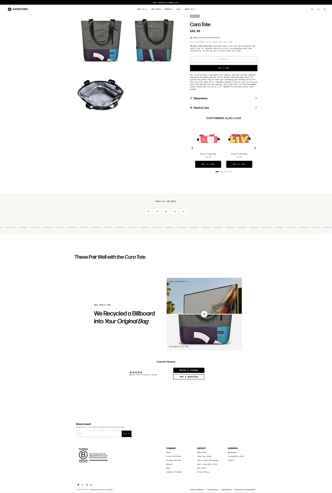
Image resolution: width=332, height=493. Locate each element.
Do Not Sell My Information (245, 489)
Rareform (86, 489)
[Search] (312, 9)
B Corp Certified (173, 456)
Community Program (174, 472)
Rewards (169, 464)
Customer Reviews (173, 460)
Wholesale (232, 452)
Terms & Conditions (197, 489)
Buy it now (223, 68)
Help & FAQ (201, 452)
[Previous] (192, 148)
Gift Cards (201, 468)
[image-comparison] (204, 314)
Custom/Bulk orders (236, 456)
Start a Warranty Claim (207, 464)
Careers (231, 460)
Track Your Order (204, 456)
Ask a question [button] (189, 376)
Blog (168, 468)
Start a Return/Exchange (207, 460)
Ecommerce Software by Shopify (101, 489)
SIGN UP (126, 434)
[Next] (254, 148)
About (168, 452)
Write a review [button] (189, 370)
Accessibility (226, 489)
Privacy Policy (203, 472)
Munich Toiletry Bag (208, 154)
